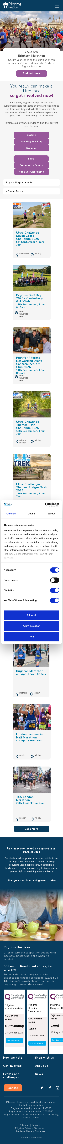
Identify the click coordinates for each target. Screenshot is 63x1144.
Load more (31, 829)
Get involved (12, 1066)
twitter (41, 1087)
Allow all (31, 615)
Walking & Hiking (32, 141)
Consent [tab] (11, 513)
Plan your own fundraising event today (32, 880)
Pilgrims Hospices (12, 5)
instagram (57, 1087)
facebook (49, 1087)
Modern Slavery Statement (31, 1131)
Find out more (31, 73)
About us (41, 1066)
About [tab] (51, 513)
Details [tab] (32, 513)
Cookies (36, 1125)
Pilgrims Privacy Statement (30, 1128)
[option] (31, 46)
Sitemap (24, 1125)
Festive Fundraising (31, 172)
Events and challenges (11, 1075)
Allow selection (31, 625)
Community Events (31, 165)
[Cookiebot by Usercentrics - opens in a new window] (45, 505)
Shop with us (44, 1057)
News (39, 1074)
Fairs (31, 158)
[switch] (54, 580)
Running (31, 148)
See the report (13, 1040)
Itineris (38, 1137)
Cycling (31, 135)
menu (57, 5)
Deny (31, 636)
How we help (12, 1057)
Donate (13, 1088)
